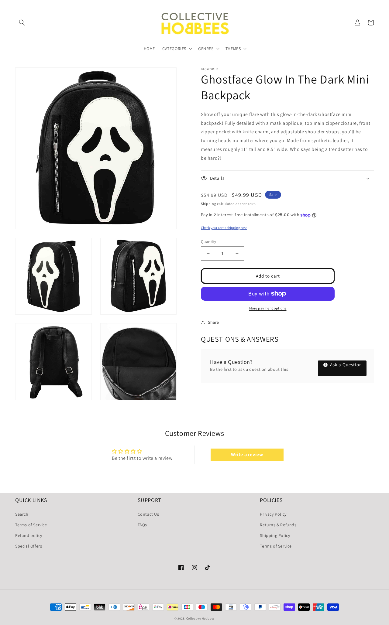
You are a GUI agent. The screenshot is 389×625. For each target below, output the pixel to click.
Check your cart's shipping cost (224, 227)
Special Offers (28, 546)
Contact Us (148, 514)
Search (22, 514)
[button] (22, 22)
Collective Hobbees (200, 618)
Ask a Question (345, 364)
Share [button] (213, 322)
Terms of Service (31, 525)
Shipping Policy (275, 535)
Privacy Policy (273, 514)
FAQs (142, 525)
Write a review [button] (247, 454)
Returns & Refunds (278, 525)
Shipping (208, 203)
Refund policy (28, 535)
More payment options (268, 308)
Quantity (208, 241)
